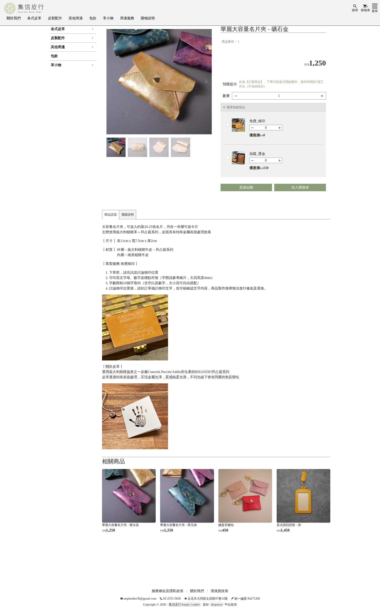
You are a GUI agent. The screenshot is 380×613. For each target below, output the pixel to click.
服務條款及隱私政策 (167, 591)
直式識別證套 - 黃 (289, 525)
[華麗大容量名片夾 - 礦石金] (159, 81)
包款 (92, 18)
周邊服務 (127, 18)
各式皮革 (34, 18)
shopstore (217, 604)
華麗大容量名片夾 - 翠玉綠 (178, 525)
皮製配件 (55, 18)
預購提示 (230, 84)
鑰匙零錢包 (226, 525)
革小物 (108, 18)
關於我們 (14, 18)
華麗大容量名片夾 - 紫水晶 (120, 525)
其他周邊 (76, 18)
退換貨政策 (219, 591)
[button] (207, 82)
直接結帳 (246, 187)
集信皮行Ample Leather (184, 604)
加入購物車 (300, 187)
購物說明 (148, 18)
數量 (226, 96)
